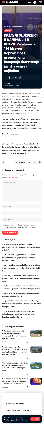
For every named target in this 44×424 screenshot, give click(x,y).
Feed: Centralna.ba (10, 134)
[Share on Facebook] (9, 77)
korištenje (35, 147)
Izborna (5, 147)
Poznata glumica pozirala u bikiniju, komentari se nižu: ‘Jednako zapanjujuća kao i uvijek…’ (21, 247)
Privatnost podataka (11, 420)
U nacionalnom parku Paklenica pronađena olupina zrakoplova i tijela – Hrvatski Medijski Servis (21, 268)
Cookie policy (23, 420)
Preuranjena (26, 150)
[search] (25, 2)
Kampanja (18, 147)
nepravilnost (15, 150)
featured (34, 144)
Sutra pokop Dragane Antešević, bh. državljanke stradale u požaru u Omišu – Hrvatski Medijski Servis (19, 314)
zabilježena (21, 153)
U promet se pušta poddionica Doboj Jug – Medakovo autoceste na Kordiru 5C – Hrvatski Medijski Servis (21, 304)
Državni (26, 144)
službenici (6, 153)
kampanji (26, 147)
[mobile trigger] (40, 2)
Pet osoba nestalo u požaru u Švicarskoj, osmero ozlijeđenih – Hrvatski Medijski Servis (15, 381)
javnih (11, 147)
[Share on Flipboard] (16, 77)
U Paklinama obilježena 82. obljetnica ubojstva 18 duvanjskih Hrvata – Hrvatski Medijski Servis (19, 258)
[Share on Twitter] (12, 77)
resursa (35, 150)
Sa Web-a (8, 30)
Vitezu (13, 153)
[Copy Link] (19, 77)
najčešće (5, 150)
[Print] (39, 162)
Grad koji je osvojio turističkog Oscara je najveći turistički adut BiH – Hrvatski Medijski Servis (20, 278)
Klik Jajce (10, 2)
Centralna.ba (35, 128)
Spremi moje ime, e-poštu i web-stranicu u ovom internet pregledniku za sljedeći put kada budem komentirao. (21, 226)
